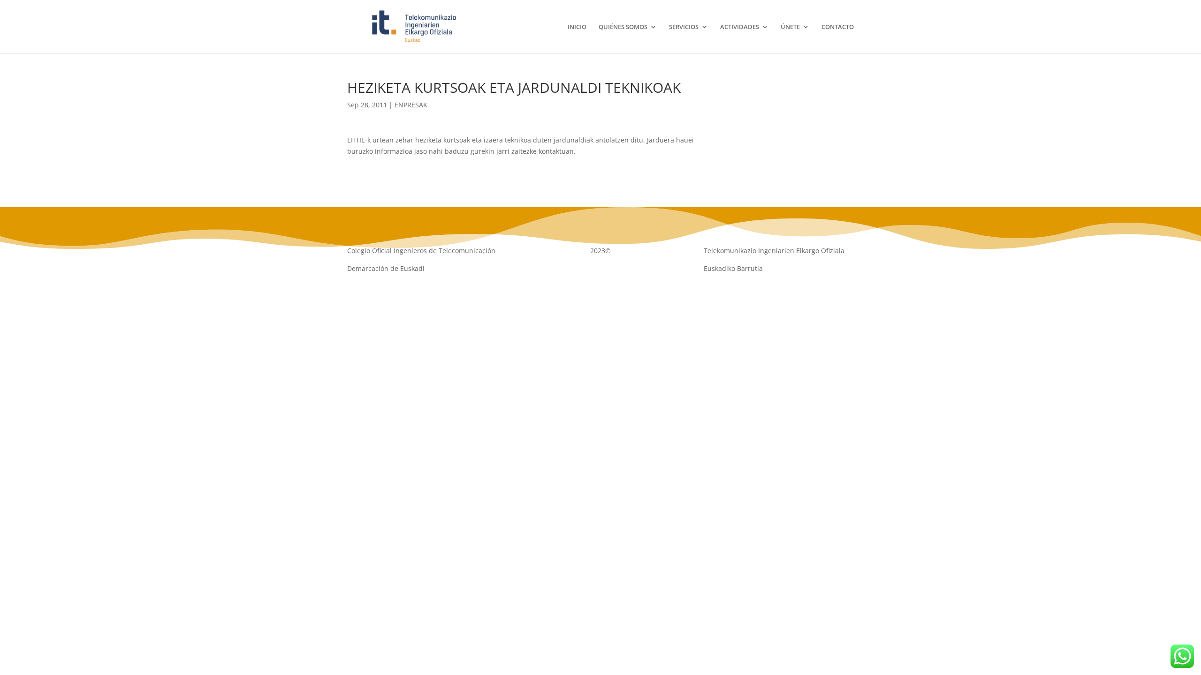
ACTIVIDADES (739, 27)
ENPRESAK (411, 104)
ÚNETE (790, 27)
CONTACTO (837, 27)
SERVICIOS (684, 27)
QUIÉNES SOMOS (623, 27)
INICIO (577, 27)
